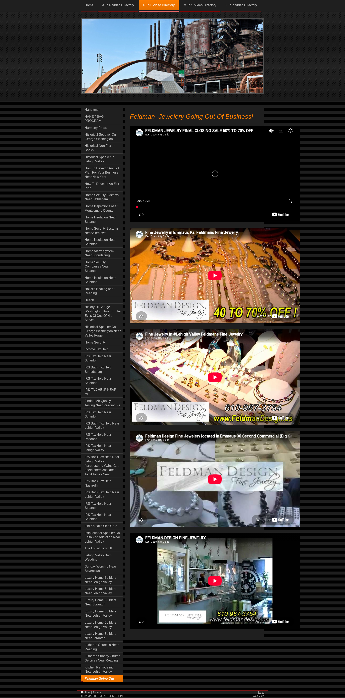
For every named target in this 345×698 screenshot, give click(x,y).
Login (261, 692)
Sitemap (97, 692)
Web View (258, 695)
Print (87, 692)
